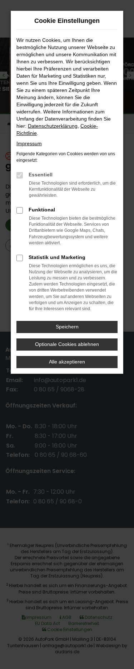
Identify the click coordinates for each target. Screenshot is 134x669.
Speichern (67, 326)
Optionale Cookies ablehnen (67, 344)
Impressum (29, 143)
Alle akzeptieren (67, 362)
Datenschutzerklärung (53, 126)
